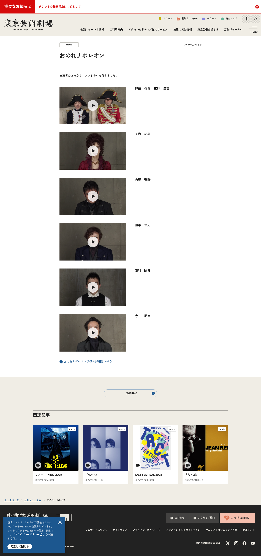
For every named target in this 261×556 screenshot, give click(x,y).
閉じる (60, 522)
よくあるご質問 (206, 518)
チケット (211, 19)
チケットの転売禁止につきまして (60, 6)
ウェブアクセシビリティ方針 (221, 530)
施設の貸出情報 (182, 29)
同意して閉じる (19, 546)
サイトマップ (120, 530)
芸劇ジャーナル (233, 29)
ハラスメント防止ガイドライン (183, 530)
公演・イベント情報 (92, 29)
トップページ (11, 500)
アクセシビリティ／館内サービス (148, 29)
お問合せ (179, 518)
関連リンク (249, 530)
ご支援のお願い (241, 518)
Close (257, 7)
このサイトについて (96, 530)
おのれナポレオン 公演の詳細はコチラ (88, 361)
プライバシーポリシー (27, 534)
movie (69, 45)
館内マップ (231, 19)
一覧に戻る (131, 393)
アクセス (167, 19)
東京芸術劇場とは (207, 29)
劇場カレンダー (189, 19)
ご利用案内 (116, 29)
